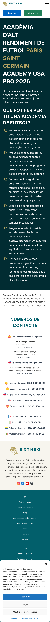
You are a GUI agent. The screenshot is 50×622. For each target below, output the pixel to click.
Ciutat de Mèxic (26, 434)
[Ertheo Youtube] (27, 483)
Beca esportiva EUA (25, 523)
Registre (12, 13)
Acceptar (25, 596)
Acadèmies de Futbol (30, 295)
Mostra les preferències (25, 612)
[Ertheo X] (31, 483)
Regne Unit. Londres (27, 394)
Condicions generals (25, 553)
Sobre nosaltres (25, 502)
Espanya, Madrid (27, 406)
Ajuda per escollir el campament (25, 518)
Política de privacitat (25, 559)
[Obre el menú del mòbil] (47, 4)
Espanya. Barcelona (27, 383)
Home (25, 497)
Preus (25, 529)
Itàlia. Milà (26, 422)
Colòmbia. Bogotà (27, 428)
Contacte (33, 13)
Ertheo (6, 295)
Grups (25, 548)
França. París (27, 416)
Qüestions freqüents (25, 507)
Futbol (15, 295)
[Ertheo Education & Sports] (12, 4)
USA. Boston (27, 400)
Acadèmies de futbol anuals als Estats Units (24, 298)
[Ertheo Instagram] (18, 483)
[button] (45, 563)
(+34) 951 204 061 (25, 347)
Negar (25, 604)
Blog (25, 513)
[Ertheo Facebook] (22, 483)
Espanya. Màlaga (27, 389)
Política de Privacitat (30, 618)
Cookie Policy (15, 618)
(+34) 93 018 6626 (25, 357)
